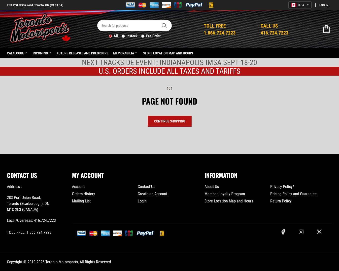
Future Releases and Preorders (82, 53)
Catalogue (15, 53)
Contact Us (146, 186)
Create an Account (152, 194)
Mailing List (81, 201)
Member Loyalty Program (224, 194)
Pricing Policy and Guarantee (293, 194)
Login (142, 201)
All (116, 36)
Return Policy (281, 201)
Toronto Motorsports (61, 262)
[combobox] (134, 25)
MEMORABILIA (123, 53)
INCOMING (40, 53)
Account (78, 186)
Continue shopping (169, 121)
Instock (132, 36)
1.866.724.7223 (39, 232)
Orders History (83, 194)
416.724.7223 (45, 220)
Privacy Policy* (282, 186)
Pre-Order (153, 36)
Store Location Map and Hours (168, 53)
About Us (211, 186)
